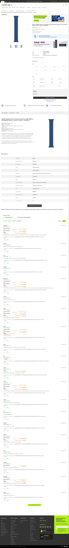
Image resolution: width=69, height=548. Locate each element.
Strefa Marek (3, 526)
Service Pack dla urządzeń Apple (14, 534)
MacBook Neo (32, 526)
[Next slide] (27, 28)
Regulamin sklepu (3, 529)
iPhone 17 (31, 523)
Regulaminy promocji (4, 531)
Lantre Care (12, 531)
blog (9, 1)
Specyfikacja (12, 112)
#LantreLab (12, 541)
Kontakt (2, 535)
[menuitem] (4, 7)
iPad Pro (31, 537)
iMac (31, 531)
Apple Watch (11, 10)
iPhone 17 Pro (32, 520)
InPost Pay (12, 523)
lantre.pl (8, 546)
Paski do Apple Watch (31, 10)
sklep (3, 1)
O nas (2, 520)
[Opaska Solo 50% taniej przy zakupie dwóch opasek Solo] (50, 44)
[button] (63, 4)
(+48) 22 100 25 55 (65, 1)
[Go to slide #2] (16, 46)
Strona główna (4, 10)
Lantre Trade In (13, 542)
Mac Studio (31, 534)
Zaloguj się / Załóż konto (24, 520)
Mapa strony (3, 534)
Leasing (12, 526)
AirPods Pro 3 (32, 538)
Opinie (17, 112)
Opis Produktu (5, 112)
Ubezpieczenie (13, 532)
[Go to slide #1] (10, 46)
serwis (6, 1)
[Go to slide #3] (21, 46)
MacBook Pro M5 (32, 529)
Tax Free (12, 529)
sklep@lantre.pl (55, 1)
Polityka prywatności (4, 532)
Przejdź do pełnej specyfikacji (39, 57)
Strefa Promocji (13, 544)
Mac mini (31, 532)
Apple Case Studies (13, 536)
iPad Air (31, 535)
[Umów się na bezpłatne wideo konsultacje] (46, 532)
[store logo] (7, 5)
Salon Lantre (3, 523)
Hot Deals (12, 539)
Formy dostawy (13, 520)
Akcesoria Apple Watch (20, 10)
